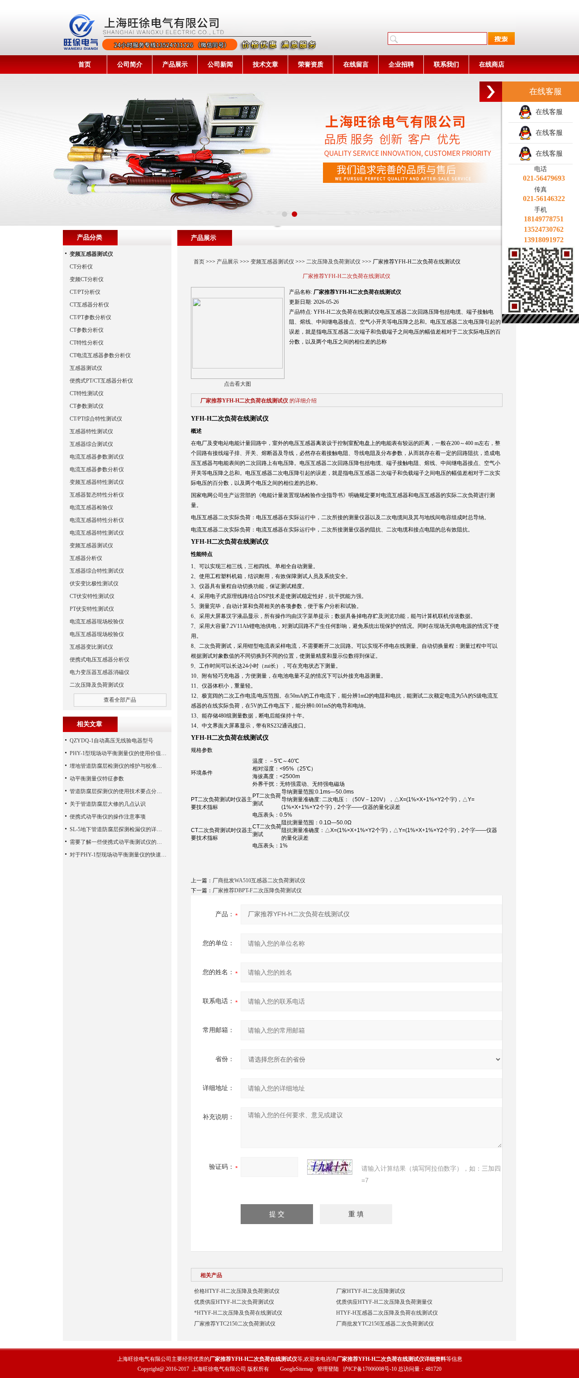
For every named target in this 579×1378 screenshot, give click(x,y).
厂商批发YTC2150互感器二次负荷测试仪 (385, 1324)
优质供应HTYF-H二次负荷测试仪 (234, 1302)
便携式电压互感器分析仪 (99, 659)
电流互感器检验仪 (91, 507)
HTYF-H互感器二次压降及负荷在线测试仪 (387, 1313)
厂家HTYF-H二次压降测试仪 (370, 1291)
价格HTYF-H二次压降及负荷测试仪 (237, 1291)
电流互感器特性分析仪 (97, 520)
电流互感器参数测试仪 (97, 457)
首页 (84, 64)
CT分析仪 (81, 266)
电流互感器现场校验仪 (97, 621)
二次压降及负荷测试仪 (333, 261)
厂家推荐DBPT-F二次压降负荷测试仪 (257, 890)
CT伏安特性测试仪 (92, 596)
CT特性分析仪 (87, 343)
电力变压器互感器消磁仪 (99, 672)
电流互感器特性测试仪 (97, 533)
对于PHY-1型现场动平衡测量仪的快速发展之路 (126, 855)
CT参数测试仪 (87, 406)
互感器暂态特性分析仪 (97, 495)
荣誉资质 (310, 64)
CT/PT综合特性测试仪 (96, 419)
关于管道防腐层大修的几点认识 (108, 804)
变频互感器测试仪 (272, 261)
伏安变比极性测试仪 (94, 583)
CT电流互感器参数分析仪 (100, 355)
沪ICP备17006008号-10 (370, 1369)
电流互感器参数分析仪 (97, 469)
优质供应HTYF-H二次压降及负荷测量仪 (384, 1302)
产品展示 (175, 64)
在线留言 (356, 64)
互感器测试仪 (86, 368)
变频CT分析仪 (87, 279)
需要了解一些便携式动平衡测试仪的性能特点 (124, 842)
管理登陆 (328, 1369)
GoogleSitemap (296, 1369)
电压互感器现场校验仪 (97, 634)
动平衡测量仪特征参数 (97, 778)
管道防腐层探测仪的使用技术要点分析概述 (121, 791)
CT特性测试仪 (87, 393)
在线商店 (491, 64)
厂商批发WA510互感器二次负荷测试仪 (259, 880)
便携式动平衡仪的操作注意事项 (108, 816)
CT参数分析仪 (87, 330)
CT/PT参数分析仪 (90, 317)
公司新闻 (220, 64)
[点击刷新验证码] (329, 1167)
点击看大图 (237, 384)
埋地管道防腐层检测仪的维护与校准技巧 (118, 766)
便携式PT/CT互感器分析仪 (101, 381)
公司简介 (129, 64)
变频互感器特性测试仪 (97, 482)
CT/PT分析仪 (85, 292)
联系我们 (446, 64)
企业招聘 (401, 64)
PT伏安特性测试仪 (92, 609)
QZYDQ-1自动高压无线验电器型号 (111, 740)
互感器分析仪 (86, 558)
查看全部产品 (120, 700)
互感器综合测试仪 (91, 444)
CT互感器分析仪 (89, 304)
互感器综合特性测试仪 (97, 571)
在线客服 (547, 111)
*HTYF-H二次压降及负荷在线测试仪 (238, 1313)
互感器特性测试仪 (91, 431)
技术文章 (265, 64)
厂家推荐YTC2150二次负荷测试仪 (234, 1324)
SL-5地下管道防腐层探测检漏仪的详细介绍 (121, 829)
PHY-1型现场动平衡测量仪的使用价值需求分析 (126, 753)
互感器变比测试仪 (91, 647)
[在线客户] (490, 91)
